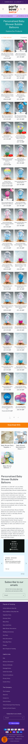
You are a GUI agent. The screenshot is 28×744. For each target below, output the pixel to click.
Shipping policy (18, 738)
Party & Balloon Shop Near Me (11, 611)
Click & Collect (7, 701)
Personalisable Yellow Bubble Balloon (7, 387)
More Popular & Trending (9, 648)
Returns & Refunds (7, 665)
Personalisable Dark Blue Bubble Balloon (21, 286)
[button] (3, 9)
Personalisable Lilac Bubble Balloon (7, 347)
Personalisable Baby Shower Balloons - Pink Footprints (7, 266)
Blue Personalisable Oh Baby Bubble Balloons (7, 116)
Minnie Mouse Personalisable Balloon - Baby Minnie (20, 160)
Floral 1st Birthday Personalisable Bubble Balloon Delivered (20, 137)
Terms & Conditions (8, 675)
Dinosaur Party (7, 618)
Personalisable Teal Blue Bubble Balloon (7, 367)
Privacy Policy (6, 678)
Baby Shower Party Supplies (7, 446)
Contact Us (6, 698)
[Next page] (18, 417)
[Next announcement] (25, 2)
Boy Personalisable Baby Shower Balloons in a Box (21, 116)
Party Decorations (7, 638)
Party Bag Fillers (7, 642)
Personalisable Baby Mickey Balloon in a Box (20, 203)
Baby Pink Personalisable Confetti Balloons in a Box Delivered (7, 96)
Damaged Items (7, 668)
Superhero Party (7, 615)
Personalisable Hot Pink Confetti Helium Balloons (21, 327)
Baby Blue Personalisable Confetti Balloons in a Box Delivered (7, 55)
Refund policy (11, 738)
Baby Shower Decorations (9, 628)
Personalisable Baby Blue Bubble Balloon (21, 182)
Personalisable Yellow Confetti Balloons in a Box (21, 387)
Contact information (14, 741)
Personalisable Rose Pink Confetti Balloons (21, 347)
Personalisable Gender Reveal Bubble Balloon (7, 327)
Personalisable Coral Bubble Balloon (7, 286)
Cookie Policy (6, 681)
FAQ (4, 658)
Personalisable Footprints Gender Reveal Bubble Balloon (21, 307)
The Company (6, 691)
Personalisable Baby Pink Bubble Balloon (21, 223)
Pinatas (5, 645)
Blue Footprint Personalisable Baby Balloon (20, 96)
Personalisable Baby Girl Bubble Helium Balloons (7, 203)
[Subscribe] (23, 595)
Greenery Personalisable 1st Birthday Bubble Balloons (7, 160)
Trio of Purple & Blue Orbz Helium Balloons (21, 407)
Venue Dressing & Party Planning (11, 704)
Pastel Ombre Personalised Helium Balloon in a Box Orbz (7, 182)
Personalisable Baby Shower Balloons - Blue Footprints (7, 245)
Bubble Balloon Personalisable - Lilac (7, 136)
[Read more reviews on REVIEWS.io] (14, 550)
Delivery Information (8, 661)
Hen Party (5, 635)
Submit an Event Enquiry (9, 708)
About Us (5, 694)
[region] (14, 563)
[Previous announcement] (2, 2)
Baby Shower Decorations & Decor (20, 447)
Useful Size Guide (7, 671)
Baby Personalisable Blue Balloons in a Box (7, 75)
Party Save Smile (13, 734)
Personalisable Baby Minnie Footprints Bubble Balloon (7, 223)
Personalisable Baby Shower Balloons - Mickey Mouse (21, 245)
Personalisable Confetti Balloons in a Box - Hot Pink (20, 266)
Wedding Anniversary (8, 632)
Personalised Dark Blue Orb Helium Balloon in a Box (7, 408)
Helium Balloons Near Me (9, 608)
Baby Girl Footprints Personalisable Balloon (20, 54)
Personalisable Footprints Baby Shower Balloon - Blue (7, 307)
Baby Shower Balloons (7, 466)
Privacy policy (12, 736)
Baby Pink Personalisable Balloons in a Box (21, 75)
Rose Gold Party (7, 625)
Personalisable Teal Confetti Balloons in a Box (21, 367)
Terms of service (20, 736)
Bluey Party (6, 621)
